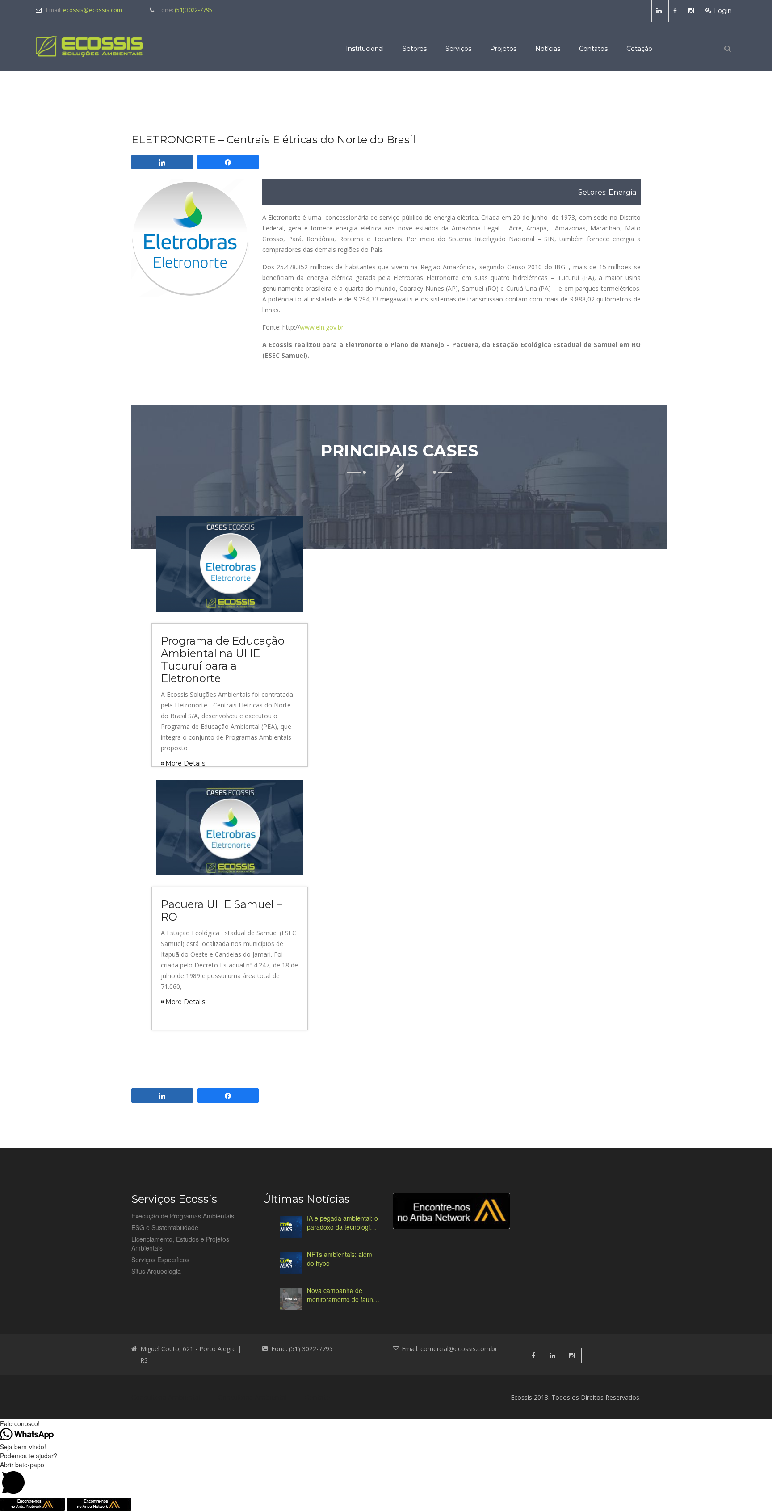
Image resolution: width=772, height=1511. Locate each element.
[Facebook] (676, 11)
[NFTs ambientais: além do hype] (291, 1263)
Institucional (365, 49)
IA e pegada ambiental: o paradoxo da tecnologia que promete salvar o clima (342, 1222)
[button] (386, 1479)
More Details (185, 763)
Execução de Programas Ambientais (182, 1215)
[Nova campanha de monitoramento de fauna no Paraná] (291, 1299)
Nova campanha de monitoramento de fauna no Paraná (342, 1295)
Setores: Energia (607, 192)
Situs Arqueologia (156, 1271)
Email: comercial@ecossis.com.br (449, 1348)
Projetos (503, 49)
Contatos (593, 49)
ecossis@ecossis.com (92, 10)
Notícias (547, 49)
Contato (317, 1398)
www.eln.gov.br (322, 327)
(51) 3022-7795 (193, 10)
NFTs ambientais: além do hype (339, 1259)
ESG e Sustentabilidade (164, 1227)
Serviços (458, 49)
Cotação (639, 49)
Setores (415, 49)
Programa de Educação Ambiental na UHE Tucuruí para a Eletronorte (223, 659)
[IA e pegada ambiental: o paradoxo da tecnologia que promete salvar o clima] (291, 1227)
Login (723, 11)
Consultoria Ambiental (165, 1398)
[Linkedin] (660, 11)
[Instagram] (692, 11)
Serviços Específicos (160, 1259)
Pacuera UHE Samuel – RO (221, 910)
